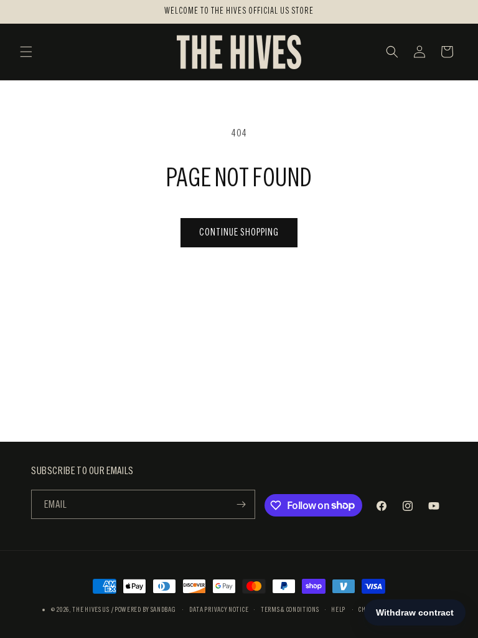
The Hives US (90, 609)
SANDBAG (163, 609)
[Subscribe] (241, 504)
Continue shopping (239, 232)
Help (338, 609)
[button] (26, 51)
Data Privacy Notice (218, 609)
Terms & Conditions (290, 609)
